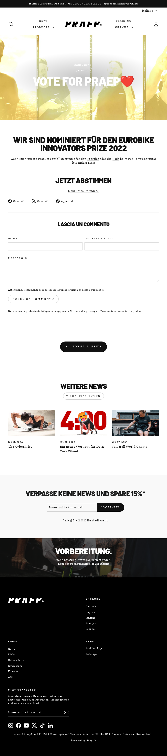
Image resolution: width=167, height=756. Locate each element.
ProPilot (93, 159)
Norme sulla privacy (82, 311)
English (90, 612)
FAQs (11, 654)
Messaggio (17, 258)
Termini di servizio (112, 311)
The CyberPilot (20, 446)
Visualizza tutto (83, 396)
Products (42, 27)
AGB (10, 677)
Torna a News (86, 346)
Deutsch (91, 606)
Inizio (77, 64)
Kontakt (13, 671)
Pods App (92, 654)
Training (123, 21)
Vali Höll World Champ (130, 446)
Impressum (15, 666)
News (43, 21)
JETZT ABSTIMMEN (83, 180)
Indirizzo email (99, 238)
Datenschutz (16, 660)
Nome (13, 238)
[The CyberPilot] (31, 423)
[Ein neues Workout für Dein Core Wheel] (83, 423)
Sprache (122, 27)
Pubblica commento (33, 298)
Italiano (91, 617)
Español (91, 629)
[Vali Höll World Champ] (135, 423)
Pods (115, 159)
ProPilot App (94, 648)
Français (91, 623)
